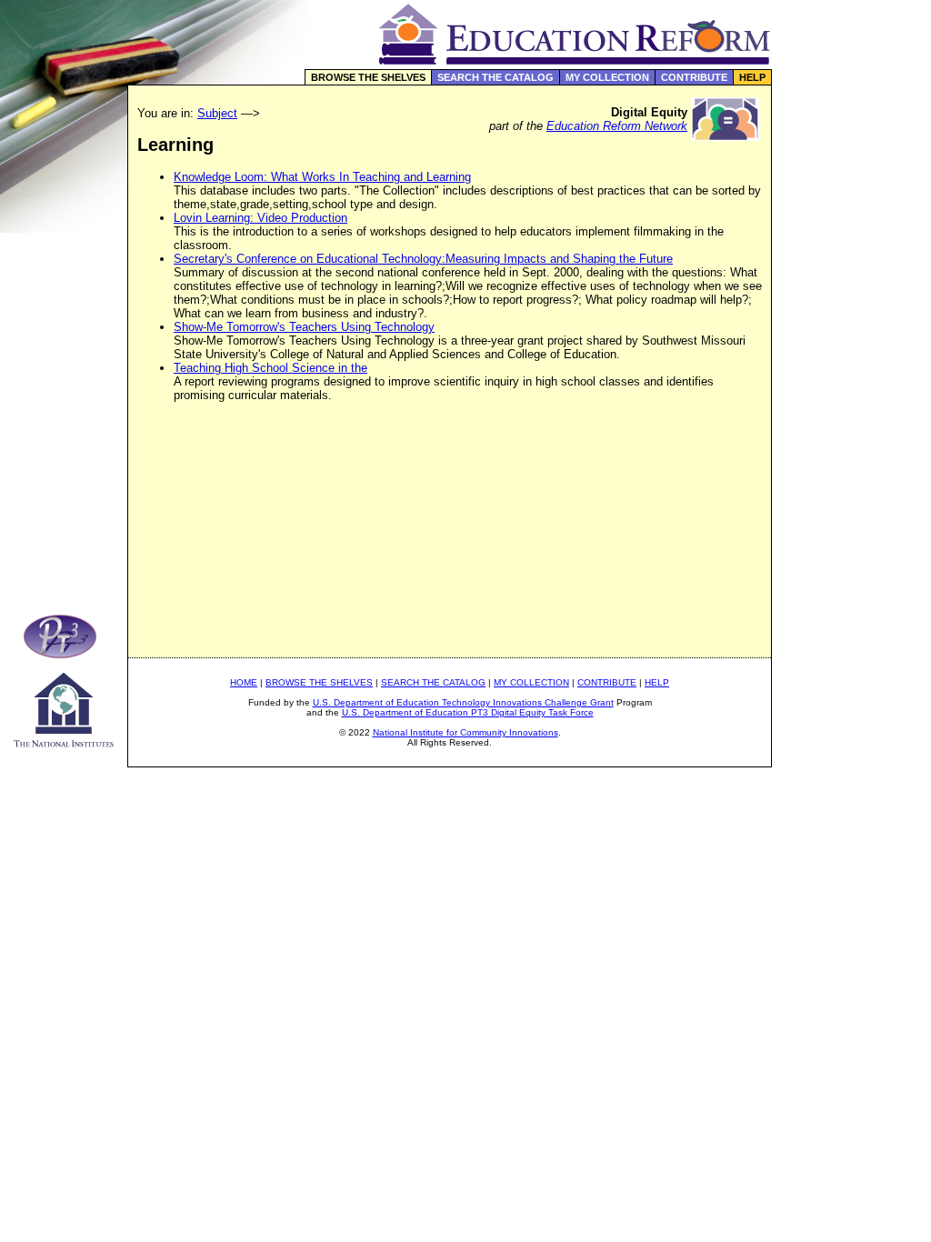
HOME (243, 682)
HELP (752, 77)
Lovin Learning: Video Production (260, 218)
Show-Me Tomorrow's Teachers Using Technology (304, 327)
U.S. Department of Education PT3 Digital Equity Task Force (468, 712)
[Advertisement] (852, 385)
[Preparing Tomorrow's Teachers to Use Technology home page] (63, 653)
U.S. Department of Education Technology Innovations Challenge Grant (463, 702)
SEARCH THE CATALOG (495, 77)
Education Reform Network (616, 126)
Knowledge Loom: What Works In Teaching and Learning (322, 177)
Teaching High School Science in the (270, 368)
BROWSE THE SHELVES (368, 77)
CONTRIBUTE (694, 77)
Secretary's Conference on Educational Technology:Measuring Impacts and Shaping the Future (423, 258)
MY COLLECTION (607, 77)
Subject (217, 113)
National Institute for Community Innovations (465, 732)
